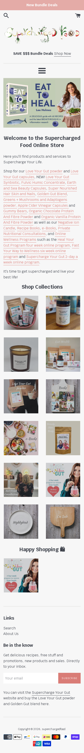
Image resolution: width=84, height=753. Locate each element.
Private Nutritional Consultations (36, 231)
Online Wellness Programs (34, 236)
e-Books (49, 228)
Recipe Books (28, 228)
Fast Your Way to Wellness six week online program (41, 251)
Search (9, 628)
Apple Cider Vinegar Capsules (43, 205)
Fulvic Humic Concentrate (43, 182)
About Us (11, 633)
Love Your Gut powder (44, 171)
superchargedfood (53, 729)
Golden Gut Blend (52, 194)
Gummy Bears (15, 211)
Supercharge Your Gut (51, 692)
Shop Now (62, 53)
